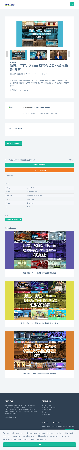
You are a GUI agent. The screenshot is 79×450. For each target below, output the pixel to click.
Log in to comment (13, 143)
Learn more (41, 439)
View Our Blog (47, 405)
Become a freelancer (49, 407)
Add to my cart (40, 164)
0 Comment (31, 74)
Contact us (46, 414)
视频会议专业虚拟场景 (16, 74)
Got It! (39, 444)
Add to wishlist (40, 170)
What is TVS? (47, 410)
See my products (30, 113)
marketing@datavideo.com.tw (48, 113)
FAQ (44, 412)
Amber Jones (14, 62)
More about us (9, 417)
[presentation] (7, 54)
